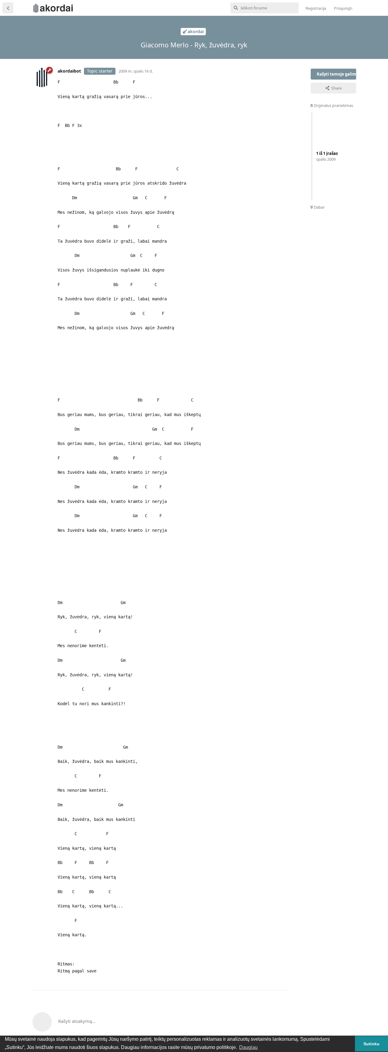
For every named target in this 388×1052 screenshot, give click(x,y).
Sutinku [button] (371, 1043)
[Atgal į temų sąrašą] (7, 7)
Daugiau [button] (248, 1047)
